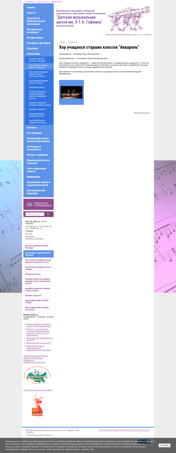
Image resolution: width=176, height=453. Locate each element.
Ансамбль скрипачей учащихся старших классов (40, 104)
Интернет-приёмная (37, 154)
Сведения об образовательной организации (36, 21)
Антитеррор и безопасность (34, 148)
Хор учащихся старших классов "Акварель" (38, 66)
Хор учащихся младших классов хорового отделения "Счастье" (38, 74)
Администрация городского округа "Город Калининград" (39, 325)
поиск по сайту (43, 2)
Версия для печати (142, 113)
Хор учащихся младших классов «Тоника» (38, 82)
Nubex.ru (48, 435)
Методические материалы (34, 31)
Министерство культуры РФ (38, 343)
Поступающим (34, 132)
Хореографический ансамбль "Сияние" (36, 115)
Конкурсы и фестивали (38, 43)
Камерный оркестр (36, 87)
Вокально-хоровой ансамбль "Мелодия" (37, 60)
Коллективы (33, 53)
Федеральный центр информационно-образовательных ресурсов (38, 348)
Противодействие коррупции (36, 192)
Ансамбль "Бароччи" (37, 109)
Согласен (165, 445)
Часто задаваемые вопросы (36, 170)
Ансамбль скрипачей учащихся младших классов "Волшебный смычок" (37, 95)
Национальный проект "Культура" (38, 162)
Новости (31, 12)
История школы (35, 37)
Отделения (32, 48)
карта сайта (56, 2)
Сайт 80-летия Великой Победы (37, 390)
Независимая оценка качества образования (38, 140)
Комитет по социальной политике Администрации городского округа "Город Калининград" (37, 332)
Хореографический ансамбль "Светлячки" (38, 121)
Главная (31, 7)
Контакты (32, 127)
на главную (29, 2)
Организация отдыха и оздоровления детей (38, 183)
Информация (33, 176)
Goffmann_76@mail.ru (34, 239)
